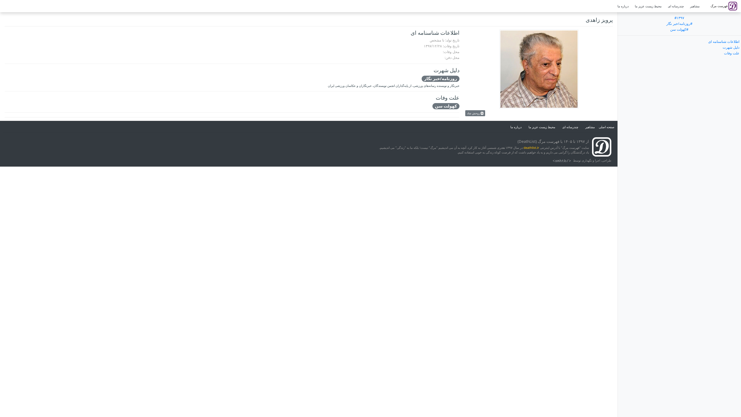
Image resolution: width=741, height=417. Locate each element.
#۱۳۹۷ (679, 17)
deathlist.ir (531, 148)
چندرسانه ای (676, 6)
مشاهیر (695, 6)
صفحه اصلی (606, 127)
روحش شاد (475, 113)
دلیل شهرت (731, 47)
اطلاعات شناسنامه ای (723, 41)
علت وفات (731, 53)
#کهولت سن (679, 29)
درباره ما (623, 6)
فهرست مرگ (719, 6)
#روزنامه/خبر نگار (679, 23)
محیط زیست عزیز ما (648, 6)
